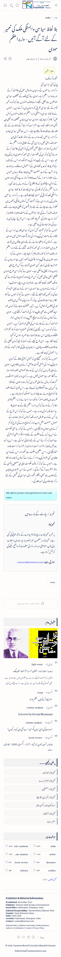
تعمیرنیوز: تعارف (49, 772)
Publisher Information (27, 925)
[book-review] (35, 737)
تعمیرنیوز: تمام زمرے (47, 780)
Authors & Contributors (15, 928)
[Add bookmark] (10, 58)
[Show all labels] (50, 879)
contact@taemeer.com (30, 561)
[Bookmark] (5, 5)
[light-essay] (37, 663)
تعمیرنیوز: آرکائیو (49, 813)
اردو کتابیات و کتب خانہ (45, 805)
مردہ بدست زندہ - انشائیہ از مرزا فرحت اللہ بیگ (33, 670)
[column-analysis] (35, 707)
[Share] (5, 58)
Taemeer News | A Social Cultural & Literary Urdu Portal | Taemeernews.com (34, 947)
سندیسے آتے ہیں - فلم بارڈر (41, 698)
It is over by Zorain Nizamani (35, 714)
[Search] (17, 5)
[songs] (40, 692)
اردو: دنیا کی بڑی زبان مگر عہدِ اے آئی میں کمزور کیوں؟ (30, 729)
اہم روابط (51, 821)
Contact (28, 928)
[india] (52, 582)
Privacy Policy (38, 928)
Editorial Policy (11, 925)
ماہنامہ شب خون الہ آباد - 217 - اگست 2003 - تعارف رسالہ (28, 746)
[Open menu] (56, 5)
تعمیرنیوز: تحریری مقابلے (46, 796)
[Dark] (11, 5)
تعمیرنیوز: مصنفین (48, 788)
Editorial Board (42, 925)
